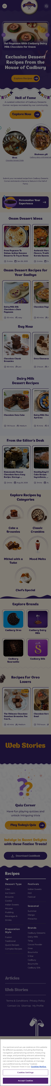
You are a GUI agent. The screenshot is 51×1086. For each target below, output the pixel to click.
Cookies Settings (25, 1072)
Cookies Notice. (38, 1066)
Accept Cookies (25, 1080)
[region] (25, 1062)
